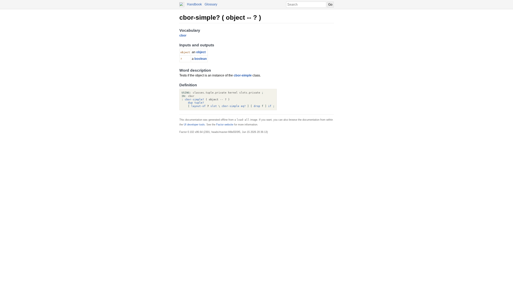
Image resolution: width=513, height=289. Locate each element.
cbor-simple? (194, 99)
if (269, 106)
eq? (243, 106)
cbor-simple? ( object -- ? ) (220, 17)
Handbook (194, 4)
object (201, 52)
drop (257, 106)
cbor (182, 35)
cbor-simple (243, 75)
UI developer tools (194, 124)
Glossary (211, 4)
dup (190, 102)
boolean (200, 58)
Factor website (224, 124)
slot (213, 106)
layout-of (198, 106)
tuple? (199, 102)
